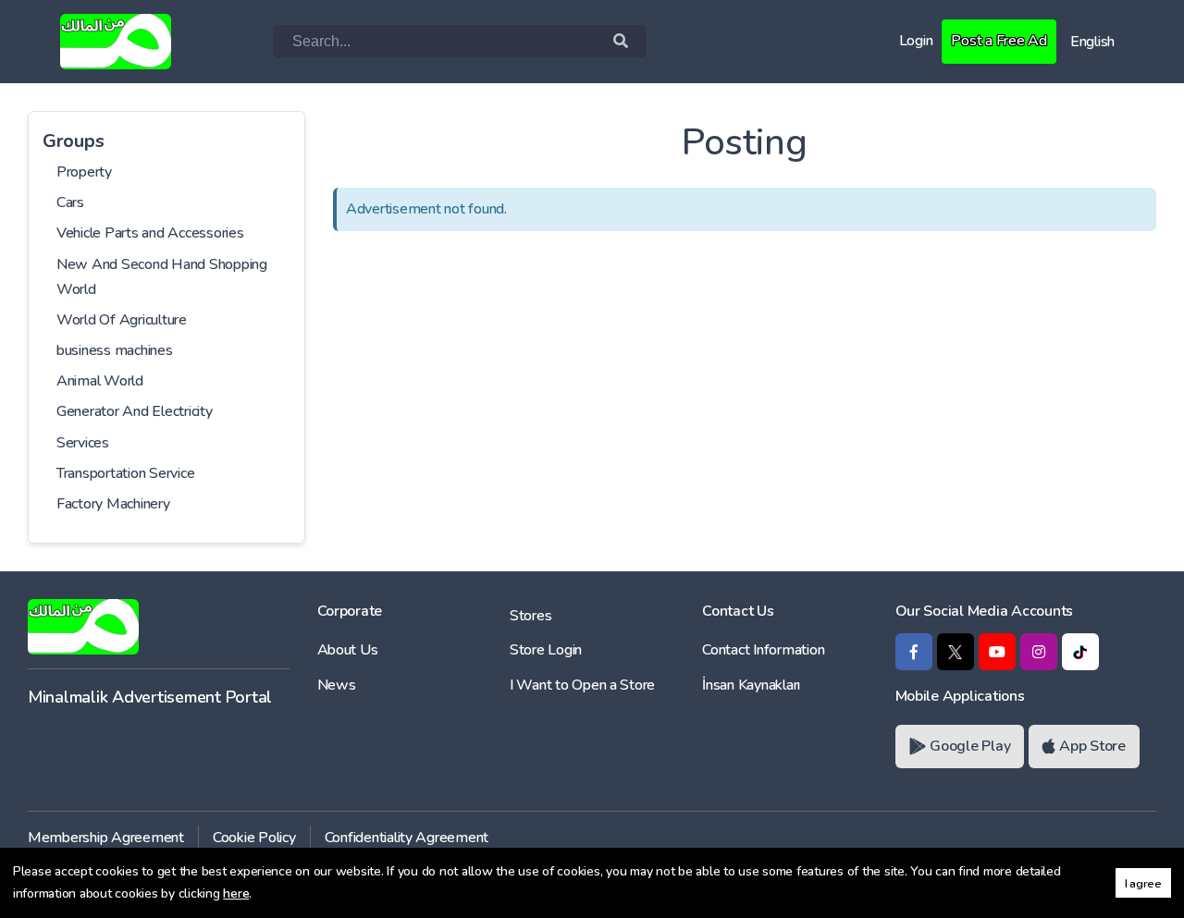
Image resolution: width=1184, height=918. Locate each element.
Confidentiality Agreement (407, 837)
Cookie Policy (254, 837)
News (336, 685)
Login (916, 41)
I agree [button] (1143, 883)
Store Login (546, 650)
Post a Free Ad (998, 41)
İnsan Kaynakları (751, 685)
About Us (347, 650)
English (1092, 41)
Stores (530, 616)
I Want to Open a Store (582, 685)
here (236, 893)
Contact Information (763, 650)
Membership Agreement (106, 837)
